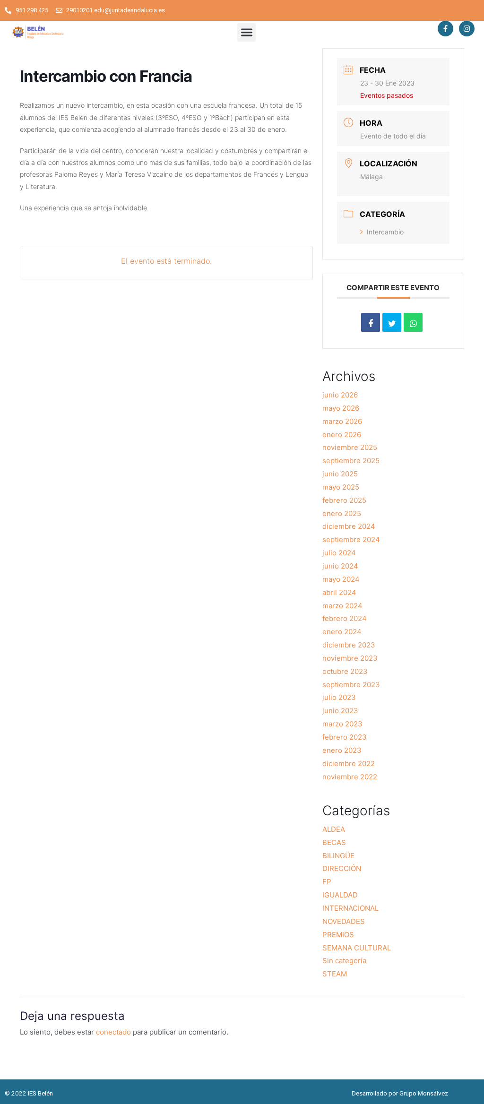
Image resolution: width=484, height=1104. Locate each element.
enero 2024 (342, 631)
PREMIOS (338, 934)
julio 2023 (339, 697)
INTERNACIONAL (350, 908)
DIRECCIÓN (341, 868)
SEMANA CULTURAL (356, 947)
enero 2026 (341, 434)
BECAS (334, 842)
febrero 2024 (344, 618)
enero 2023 (342, 750)
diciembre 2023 (348, 644)
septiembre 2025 (351, 460)
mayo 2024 (341, 579)
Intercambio (385, 232)
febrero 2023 (344, 737)
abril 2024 (339, 592)
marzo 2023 (342, 723)
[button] (246, 32)
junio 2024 (340, 565)
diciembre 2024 (348, 526)
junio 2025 (340, 473)
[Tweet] (391, 322)
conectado (113, 1031)
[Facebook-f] (445, 28)
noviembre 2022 (349, 776)
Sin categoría (344, 960)
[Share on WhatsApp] (413, 322)
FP (326, 881)
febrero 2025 (344, 500)
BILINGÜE (338, 855)
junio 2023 (340, 710)
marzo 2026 (342, 421)
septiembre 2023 (351, 684)
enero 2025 (341, 513)
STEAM (334, 973)
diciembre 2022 (348, 763)
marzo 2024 (342, 605)
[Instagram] (467, 28)
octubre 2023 (345, 671)
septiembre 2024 (351, 539)
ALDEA (333, 829)
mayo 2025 (340, 487)
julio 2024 (339, 552)
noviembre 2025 (349, 447)
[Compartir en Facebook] (370, 322)
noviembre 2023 (350, 658)
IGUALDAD (340, 894)
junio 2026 (340, 394)
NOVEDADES (343, 921)
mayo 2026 (340, 408)
